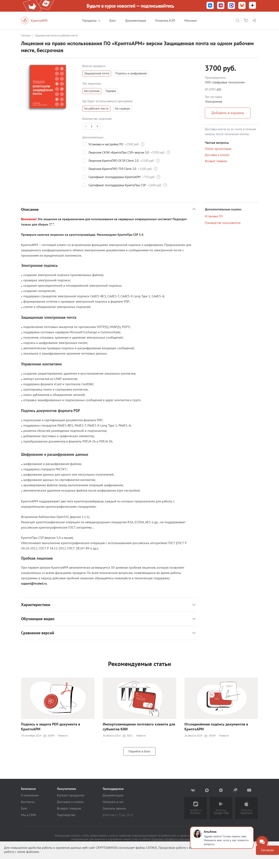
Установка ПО (214, 216)
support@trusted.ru (34, 583)
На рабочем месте (96, 108)
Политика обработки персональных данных (179, 839)
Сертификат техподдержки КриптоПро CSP (117, 185)
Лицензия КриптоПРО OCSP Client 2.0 (113, 161)
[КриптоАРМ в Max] (231, 6)
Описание (30, 209)
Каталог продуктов (70, 795)
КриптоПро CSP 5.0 (130, 235)
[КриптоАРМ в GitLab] (242, 6)
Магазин (190, 20)
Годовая (111, 91)
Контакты (28, 802)
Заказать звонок (114, 808)
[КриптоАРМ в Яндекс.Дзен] (252, 6)
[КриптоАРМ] (38, 20)
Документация (135, 20)
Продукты (89, 20)
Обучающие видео (38, 618)
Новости (63, 735)
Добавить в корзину (227, 112)
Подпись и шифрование (131, 73)
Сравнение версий (37, 633)
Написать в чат (113, 802)
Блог (112, 20)
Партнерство (66, 815)
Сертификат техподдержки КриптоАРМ (114, 177)
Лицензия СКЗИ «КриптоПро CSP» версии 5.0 (118, 152)
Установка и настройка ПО (105, 144)
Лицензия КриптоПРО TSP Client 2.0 (112, 169)
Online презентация (218, 149)
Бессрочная (91, 91)
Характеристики (35, 604)
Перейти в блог (139, 751)
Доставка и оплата (217, 155)
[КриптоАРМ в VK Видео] (220, 6)
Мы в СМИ (28, 815)
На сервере (122, 108)
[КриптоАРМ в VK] (210, 6)
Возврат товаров (216, 161)
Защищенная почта (96, 73)
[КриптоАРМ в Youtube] (249, 790)
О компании (30, 795)
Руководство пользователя (222, 223)
